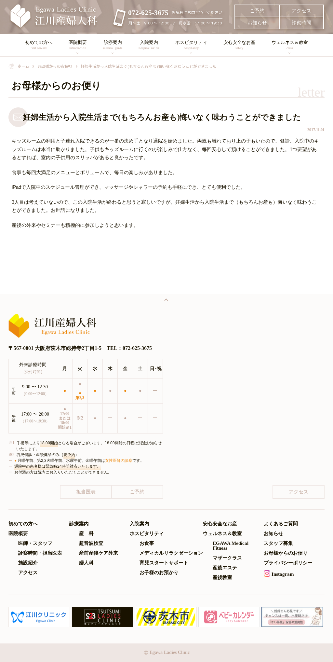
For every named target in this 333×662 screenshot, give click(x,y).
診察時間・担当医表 (40, 553)
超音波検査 (91, 543)
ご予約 (257, 10)
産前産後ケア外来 (98, 553)
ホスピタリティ (191, 45)
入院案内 (149, 45)
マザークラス (227, 558)
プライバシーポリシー (288, 562)
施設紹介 (28, 562)
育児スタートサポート (164, 562)
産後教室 (222, 577)
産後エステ (225, 567)
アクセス (301, 10)
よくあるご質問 (281, 523)
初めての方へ (38, 45)
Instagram (282, 574)
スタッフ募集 (278, 543)
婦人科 (86, 562)
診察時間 (301, 22)
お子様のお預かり (159, 572)
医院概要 (78, 45)
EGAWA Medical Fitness (230, 546)
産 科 (86, 533)
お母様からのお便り (286, 553)
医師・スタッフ (35, 543)
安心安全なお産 (239, 45)
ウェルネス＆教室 (290, 45)
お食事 (147, 543)
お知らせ (257, 22)
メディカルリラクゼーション (171, 553)
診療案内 (112, 45)
